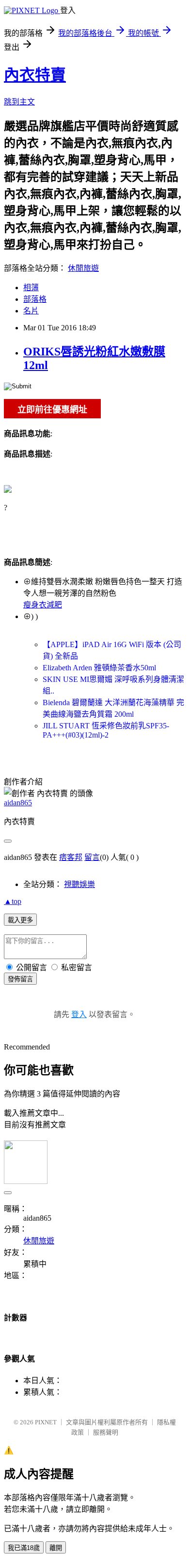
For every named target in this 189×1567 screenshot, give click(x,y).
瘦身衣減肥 (42, 605)
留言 (92, 857)
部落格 (35, 299)
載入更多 (20, 920)
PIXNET (46, 1422)
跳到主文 (19, 102)
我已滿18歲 (24, 1548)
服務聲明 (105, 1432)
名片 (31, 311)
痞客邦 (70, 857)
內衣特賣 (35, 75)
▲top (12, 901)
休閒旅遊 (83, 268)
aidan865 (18, 802)
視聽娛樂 (79, 884)
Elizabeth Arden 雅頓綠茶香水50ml (99, 668)
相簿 (31, 287)
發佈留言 (20, 979)
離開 (55, 1548)
